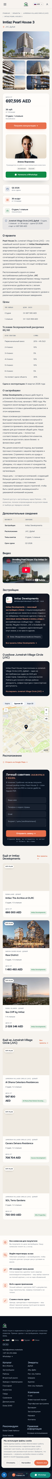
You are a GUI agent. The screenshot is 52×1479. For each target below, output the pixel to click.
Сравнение (7, 1398)
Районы (6, 1374)
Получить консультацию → (26, 126)
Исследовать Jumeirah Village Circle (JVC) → (25, 691)
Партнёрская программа (38, 1404)
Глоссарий (7, 1386)
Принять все (42, 1463)
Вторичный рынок (10, 1378)
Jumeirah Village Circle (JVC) (35, 13)
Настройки (26, 1463)
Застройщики (8, 1370)
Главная (6, 13)
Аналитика (7, 1390)
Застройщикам (34, 1411)
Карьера (31, 1415)
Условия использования (37, 1433)
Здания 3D (18, 703)
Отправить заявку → (26, 833)
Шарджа (31, 1378)
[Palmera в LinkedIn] (7, 1345)
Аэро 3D (30, 703)
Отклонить (10, 1463)
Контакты (32, 1419)
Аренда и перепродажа (12, 1382)
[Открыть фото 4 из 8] (14, 83)
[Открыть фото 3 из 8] (38, 67)
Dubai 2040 (7, 1406)
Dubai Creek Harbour (11, 1431)
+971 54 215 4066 (10, 1353)
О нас (30, 1396)
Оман (37, 1340)
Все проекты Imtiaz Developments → (21, 643)
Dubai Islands (8, 1435)
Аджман (31, 1382)
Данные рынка (9, 1402)
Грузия (27, 1340)
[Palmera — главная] (26, 4)
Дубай (30, 1366)
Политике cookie (22, 1457)
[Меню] (5, 4)
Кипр (17, 1340)
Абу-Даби (32, 1370)
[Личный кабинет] (47, 4)
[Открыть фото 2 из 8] (14, 67)
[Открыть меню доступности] (4, 1475)
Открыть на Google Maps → (16, 762)
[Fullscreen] (6, 710)
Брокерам (32, 1408)
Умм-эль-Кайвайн (35, 1386)
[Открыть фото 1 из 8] (26, 45)
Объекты (16, 13)
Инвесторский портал (37, 1400)
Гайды (5, 1394)
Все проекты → (42, 857)
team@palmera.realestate (13, 1350)
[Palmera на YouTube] (6, 1345)
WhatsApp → (8, 1356)
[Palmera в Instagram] (4, 1345)
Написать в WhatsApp (27, 174)
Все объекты (8, 1366)
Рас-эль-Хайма (34, 1374)
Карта (7, 703)
